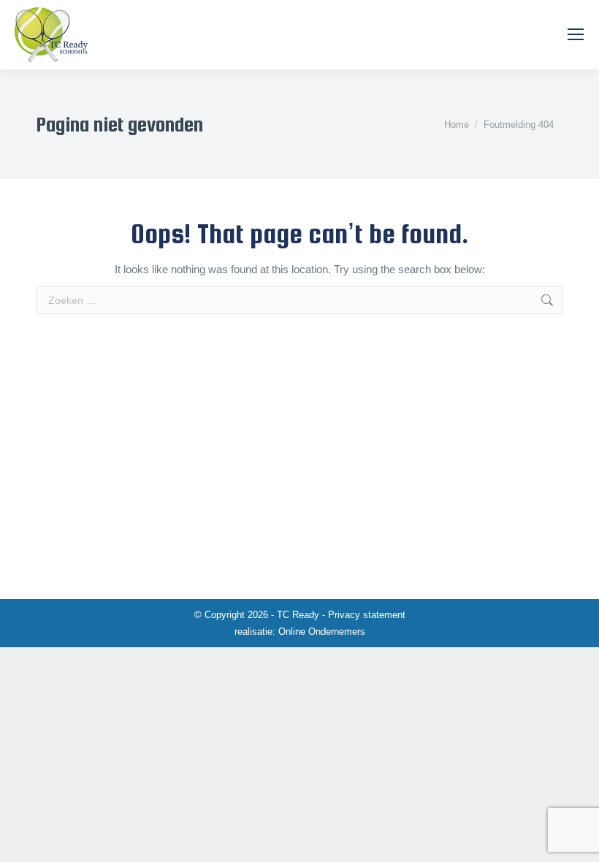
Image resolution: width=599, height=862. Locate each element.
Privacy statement (366, 614)
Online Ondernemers (321, 631)
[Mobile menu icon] (575, 34)
